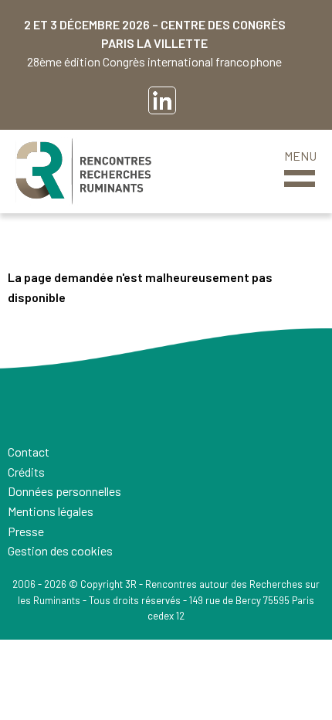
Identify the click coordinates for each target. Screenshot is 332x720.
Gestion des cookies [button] (60, 550)
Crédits (26, 471)
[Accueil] (83, 171)
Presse (26, 531)
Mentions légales (50, 511)
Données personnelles (64, 491)
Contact (28, 451)
